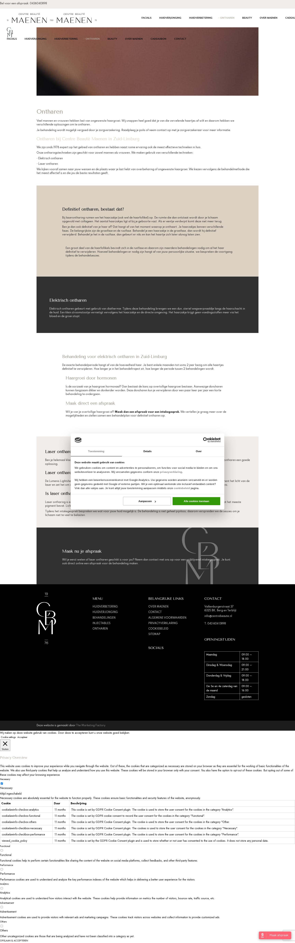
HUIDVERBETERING (105, 606)
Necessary (6, 788)
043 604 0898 (216, 623)
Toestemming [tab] (96, 451)
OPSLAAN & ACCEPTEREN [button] (14, 940)
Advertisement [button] (7, 903)
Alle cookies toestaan (196, 501)
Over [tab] (199, 451)
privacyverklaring (171, 471)
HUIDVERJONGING (105, 612)
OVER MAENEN (158, 606)
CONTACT (155, 612)
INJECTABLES (101, 623)
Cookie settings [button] (8, 737)
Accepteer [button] (22, 737)
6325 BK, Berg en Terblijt (220, 610)
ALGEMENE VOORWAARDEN (167, 618)
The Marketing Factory (91, 725)
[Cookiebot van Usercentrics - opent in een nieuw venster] (206, 439)
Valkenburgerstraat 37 (219, 606)
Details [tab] (147, 451)
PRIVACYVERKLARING (163, 623)
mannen (48, 121)
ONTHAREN (100, 628)
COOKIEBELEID (158, 628)
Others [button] (3, 921)
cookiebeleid (182, 488)
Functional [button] (5, 846)
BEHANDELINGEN (104, 618)
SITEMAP (154, 634)
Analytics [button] (4, 884)
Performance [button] (6, 865)
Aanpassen (145, 501)
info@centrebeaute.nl (218, 616)
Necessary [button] (5, 779)
